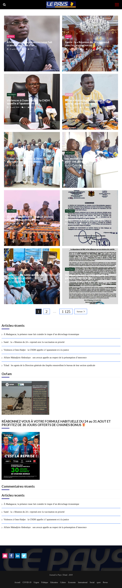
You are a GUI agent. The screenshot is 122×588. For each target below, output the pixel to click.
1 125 (66, 312)
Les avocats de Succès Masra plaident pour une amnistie (88, 160)
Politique (12, 94)
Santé (68, 36)
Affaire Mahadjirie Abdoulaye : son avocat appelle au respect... (86, 102)
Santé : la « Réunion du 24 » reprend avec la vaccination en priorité (34, 342)
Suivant (79, 311)
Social (10, 153)
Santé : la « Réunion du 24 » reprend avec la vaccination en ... (87, 44)
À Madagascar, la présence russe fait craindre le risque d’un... (29, 44)
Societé (21, 94)
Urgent (36, 582)
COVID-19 (27, 582)
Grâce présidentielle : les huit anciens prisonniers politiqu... (30, 218)
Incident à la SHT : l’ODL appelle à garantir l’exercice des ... (86, 276)
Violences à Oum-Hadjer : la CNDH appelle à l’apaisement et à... (28, 102)
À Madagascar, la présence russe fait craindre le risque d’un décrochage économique (41, 334)
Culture (63, 582)
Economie (72, 582)
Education (54, 582)
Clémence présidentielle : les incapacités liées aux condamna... (85, 218)
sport (99, 582)
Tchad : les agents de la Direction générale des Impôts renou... (27, 160)
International (82, 582)
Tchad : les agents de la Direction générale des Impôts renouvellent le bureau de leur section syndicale (49, 365)
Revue (105, 582)
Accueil (17, 582)
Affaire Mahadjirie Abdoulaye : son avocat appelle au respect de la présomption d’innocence (45, 357)
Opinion (11, 36)
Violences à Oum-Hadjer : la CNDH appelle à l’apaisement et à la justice (36, 350)
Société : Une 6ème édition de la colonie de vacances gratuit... (32, 276)
